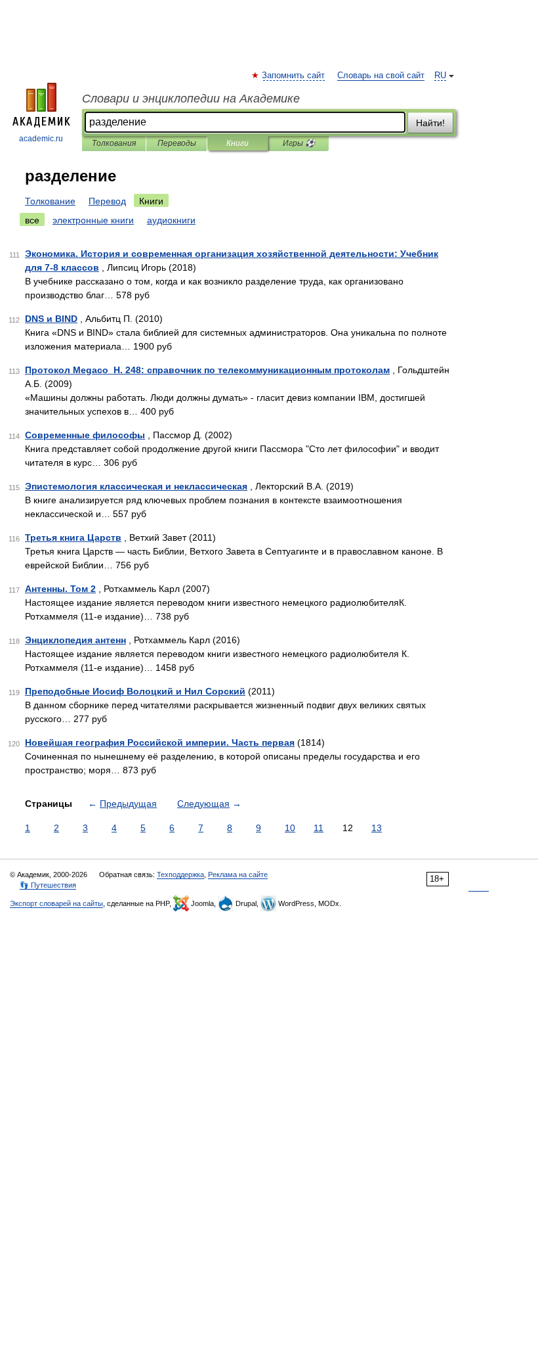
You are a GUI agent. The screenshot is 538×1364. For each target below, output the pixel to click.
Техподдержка (180, 874)
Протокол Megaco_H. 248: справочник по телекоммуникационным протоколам (207, 370)
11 (318, 828)
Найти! (430, 123)
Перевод (107, 201)
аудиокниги (171, 220)
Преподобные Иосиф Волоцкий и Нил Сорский (135, 691)
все (32, 220)
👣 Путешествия (48, 885)
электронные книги (93, 220)
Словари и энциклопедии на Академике (191, 98)
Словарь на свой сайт (380, 75)
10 (290, 828)
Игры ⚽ (299, 143)
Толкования (114, 143)
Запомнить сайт (294, 75)
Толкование (50, 201)
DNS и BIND (51, 318)
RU (440, 75)
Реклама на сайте (238, 874)
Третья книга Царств (73, 537)
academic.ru (41, 138)
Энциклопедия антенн (75, 640)
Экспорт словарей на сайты (56, 903)
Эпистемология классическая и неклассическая (136, 486)
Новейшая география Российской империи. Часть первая (160, 742)
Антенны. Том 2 (60, 588)
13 (376, 828)
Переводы (176, 143)
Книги (237, 143)
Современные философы (85, 435)
